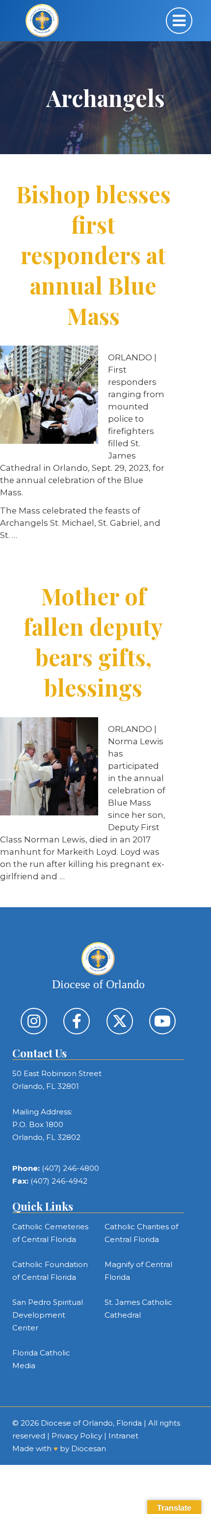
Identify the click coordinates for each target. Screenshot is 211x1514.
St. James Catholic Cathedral (138, 1309)
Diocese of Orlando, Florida (91, 1423)
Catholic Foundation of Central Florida (50, 1271)
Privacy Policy (77, 1435)
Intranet (123, 1435)
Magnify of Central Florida (138, 1271)
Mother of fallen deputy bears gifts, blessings (93, 642)
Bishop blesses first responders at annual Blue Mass (93, 255)
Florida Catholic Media (41, 1359)
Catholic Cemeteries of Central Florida (50, 1233)
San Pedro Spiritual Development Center (47, 1315)
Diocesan (88, 1448)
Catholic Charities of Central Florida (141, 1233)
